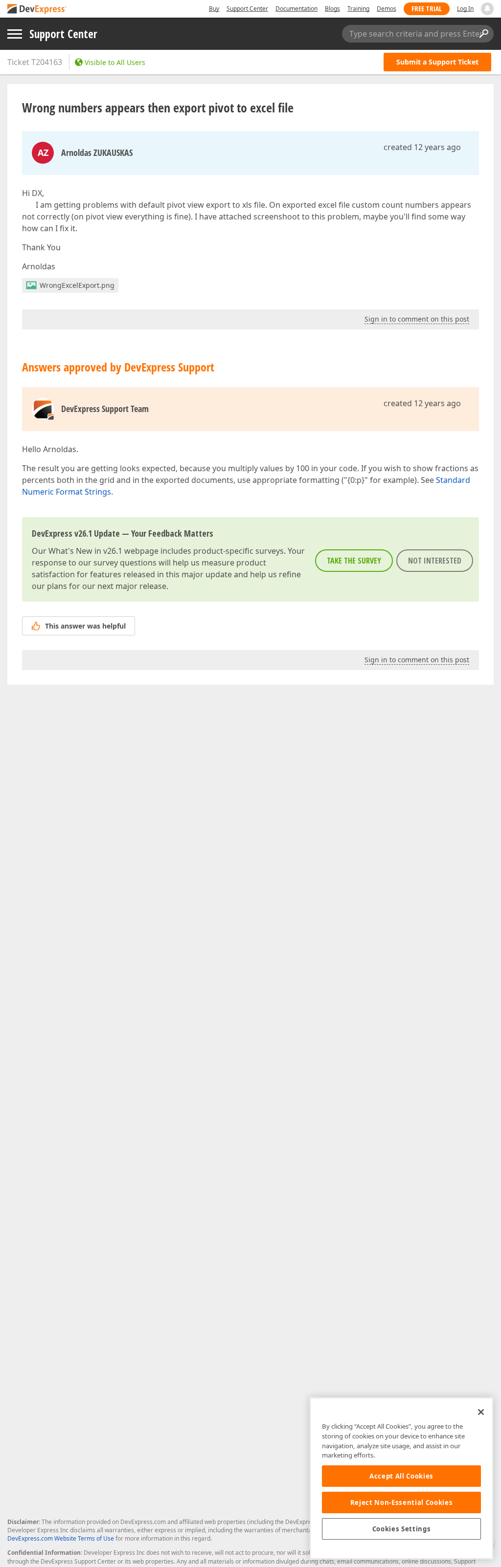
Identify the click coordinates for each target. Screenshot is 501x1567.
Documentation (296, 8)
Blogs (332, 8)
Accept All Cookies (401, 1476)
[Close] (481, 1412)
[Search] (483, 34)
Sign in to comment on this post (416, 319)
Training (358, 8)
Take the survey (354, 560)
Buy (214, 8)
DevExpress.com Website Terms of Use (60, 1538)
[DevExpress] (37, 9)
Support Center (247, 8)
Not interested (434, 560)
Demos (386, 8)
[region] (401, 1478)
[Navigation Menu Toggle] (14, 34)
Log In (465, 8)
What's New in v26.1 (85, 550)
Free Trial (426, 8)
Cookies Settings (401, 1528)
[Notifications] (487, 8)
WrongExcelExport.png (77, 285)
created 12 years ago (422, 147)
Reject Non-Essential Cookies (401, 1502)
